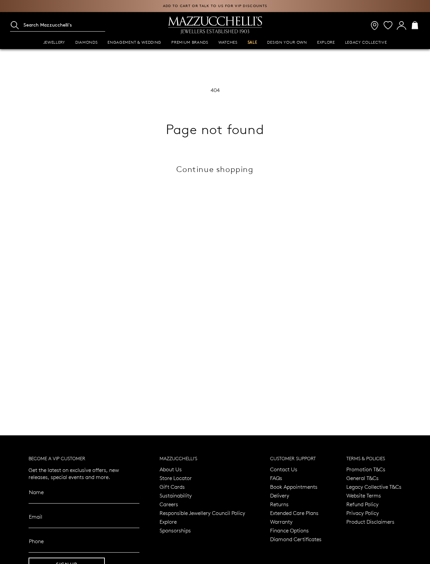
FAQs (276, 477)
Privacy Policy (362, 512)
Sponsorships (175, 530)
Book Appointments (293, 486)
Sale (252, 42)
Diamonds (86, 42)
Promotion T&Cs (365, 469)
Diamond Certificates (295, 539)
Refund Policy (362, 504)
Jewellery (54, 42)
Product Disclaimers (370, 521)
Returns (279, 504)
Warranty (281, 521)
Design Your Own (287, 42)
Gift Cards (172, 486)
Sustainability (176, 495)
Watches (228, 42)
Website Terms (363, 495)
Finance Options (289, 530)
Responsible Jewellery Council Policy (202, 512)
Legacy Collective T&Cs (373, 486)
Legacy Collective (366, 42)
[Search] (14, 25)
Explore (326, 42)
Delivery (279, 495)
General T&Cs (362, 477)
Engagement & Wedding (134, 42)
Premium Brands (189, 42)
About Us (171, 469)
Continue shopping (214, 169)
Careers (169, 504)
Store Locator (176, 477)
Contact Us (283, 469)
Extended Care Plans (294, 512)
